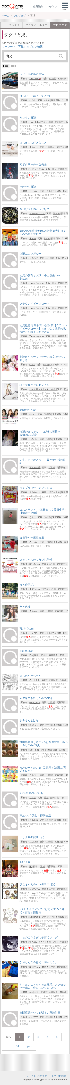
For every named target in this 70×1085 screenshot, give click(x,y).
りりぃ (32, 797)
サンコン (33, 633)
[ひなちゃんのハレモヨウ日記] (10, 898)
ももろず (33, 258)
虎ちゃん (33, 611)
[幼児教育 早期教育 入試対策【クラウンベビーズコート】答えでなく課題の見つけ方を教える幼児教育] (10, 339)
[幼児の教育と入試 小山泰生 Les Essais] (10, 289)
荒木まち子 (34, 467)
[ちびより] (10, 875)
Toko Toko (34, 122)
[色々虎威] (10, 620)
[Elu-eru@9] (10, 664)
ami (31, 749)
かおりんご (34, 966)
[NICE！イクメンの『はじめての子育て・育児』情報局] (10, 922)
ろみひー (33, 775)
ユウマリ (33, 841)
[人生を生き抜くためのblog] (10, 711)
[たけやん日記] (10, 200)
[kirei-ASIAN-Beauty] (10, 806)
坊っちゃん (34, 564)
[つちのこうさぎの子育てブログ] (10, 951)
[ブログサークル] (12, 6)
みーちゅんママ (37, 213)
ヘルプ (52, 1076)
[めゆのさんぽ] (10, 423)
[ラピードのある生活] (10, 87)
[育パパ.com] (10, 642)
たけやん (33, 191)
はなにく (33, 724)
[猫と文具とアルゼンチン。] (10, 398)
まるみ (32, 238)
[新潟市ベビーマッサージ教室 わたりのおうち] (10, 370)
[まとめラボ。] (10, 598)
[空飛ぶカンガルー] (10, 267)
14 (17, 1046)
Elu (31, 655)
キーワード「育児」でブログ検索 (22, 46)
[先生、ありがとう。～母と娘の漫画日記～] (10, 473)
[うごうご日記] (10, 131)
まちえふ (33, 147)
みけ (31, 680)
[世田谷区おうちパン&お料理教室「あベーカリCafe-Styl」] (10, 755)
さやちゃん (34, 492)
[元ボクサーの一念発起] (10, 178)
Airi (31, 992)
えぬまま (33, 820)
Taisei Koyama (36, 283)
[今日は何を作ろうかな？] (10, 222)
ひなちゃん (34, 888)
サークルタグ (11, 25)
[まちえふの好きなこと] (10, 156)
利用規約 (42, 1076)
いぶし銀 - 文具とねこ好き (42, 389)
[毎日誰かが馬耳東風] (10, 551)
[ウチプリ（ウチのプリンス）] (10, 501)
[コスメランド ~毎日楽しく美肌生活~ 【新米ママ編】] (10, 523)
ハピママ (33, 1017)
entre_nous (34, 702)
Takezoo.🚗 (35, 78)
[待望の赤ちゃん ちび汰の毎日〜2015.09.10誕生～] (10, 445)
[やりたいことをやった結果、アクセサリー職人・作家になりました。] (10, 998)
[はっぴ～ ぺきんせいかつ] (10, 109)
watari (32, 364)
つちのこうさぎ (37, 942)
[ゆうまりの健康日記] (10, 851)
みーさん (33, 542)
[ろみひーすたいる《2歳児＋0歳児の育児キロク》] (10, 781)
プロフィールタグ (36, 25)
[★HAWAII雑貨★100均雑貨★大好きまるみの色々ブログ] (10, 244)
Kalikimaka (34, 917)
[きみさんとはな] (10, 734)
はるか (32, 100)
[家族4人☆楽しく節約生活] (10, 829)
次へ (29, 1046)
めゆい (32, 414)
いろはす (33, 439)
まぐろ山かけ (36, 589)
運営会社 (63, 1076)
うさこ (32, 517)
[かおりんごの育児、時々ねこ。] (10, 976)
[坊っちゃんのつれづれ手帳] (10, 573)
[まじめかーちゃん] (10, 689)
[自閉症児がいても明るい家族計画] (10, 1026)
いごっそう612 (36, 169)
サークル (31, 1076)
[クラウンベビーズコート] (10, 317)
